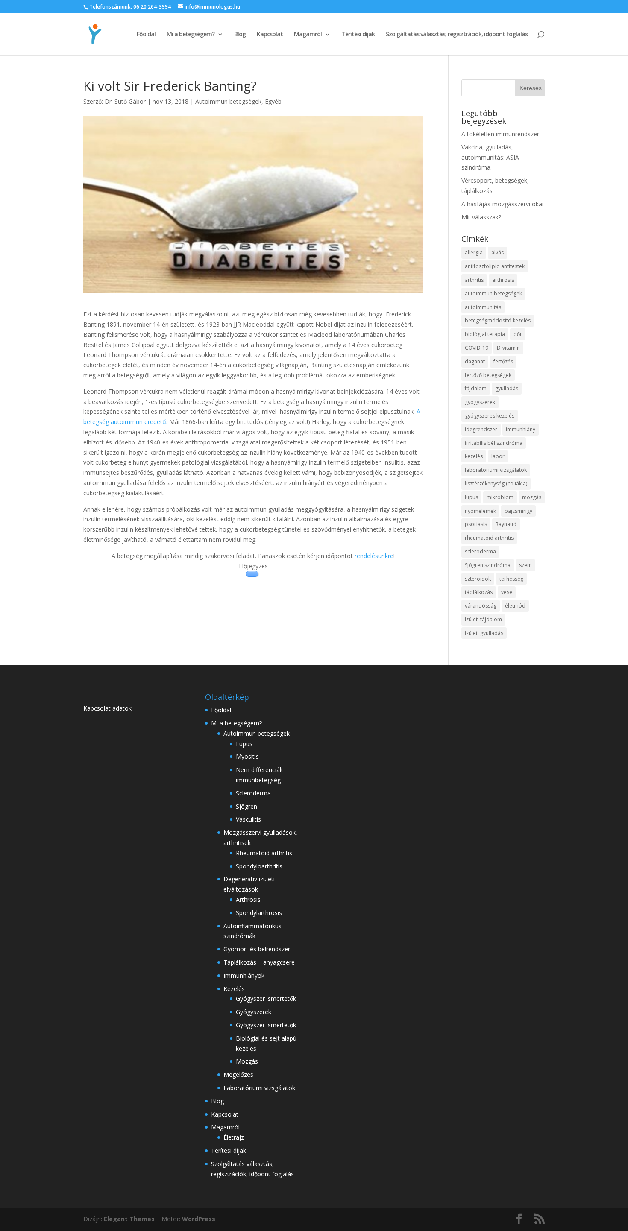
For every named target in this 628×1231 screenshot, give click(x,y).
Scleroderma (253, 793)
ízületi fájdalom (483, 619)
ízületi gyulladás (484, 633)
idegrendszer (481, 429)
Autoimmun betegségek (228, 101)
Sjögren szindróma (488, 565)
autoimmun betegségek (493, 293)
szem (525, 565)
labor (498, 456)
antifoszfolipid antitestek (495, 266)
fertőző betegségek (488, 375)
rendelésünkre (374, 556)
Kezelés (234, 989)
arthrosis (503, 280)
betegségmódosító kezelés (498, 320)
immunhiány (520, 429)
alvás (497, 252)
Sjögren (246, 806)
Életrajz (233, 1137)
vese (506, 592)
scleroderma (480, 551)
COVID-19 (476, 347)
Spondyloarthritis (259, 866)
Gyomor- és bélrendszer (256, 949)
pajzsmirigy (518, 511)
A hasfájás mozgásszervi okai (502, 204)
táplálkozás (479, 592)
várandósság (480, 605)
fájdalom (476, 388)
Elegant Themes (129, 1219)
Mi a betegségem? (190, 34)
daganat (475, 361)
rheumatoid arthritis (489, 537)
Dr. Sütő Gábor (125, 101)
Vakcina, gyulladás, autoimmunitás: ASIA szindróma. (490, 157)
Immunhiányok (243, 975)
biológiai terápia (485, 334)
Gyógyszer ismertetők (266, 998)
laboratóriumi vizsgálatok (496, 470)
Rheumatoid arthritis (264, 853)
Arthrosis (248, 899)
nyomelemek (480, 511)
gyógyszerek (480, 402)
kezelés (474, 456)
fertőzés (503, 361)
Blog (240, 34)
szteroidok (478, 578)
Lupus (244, 744)
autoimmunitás (483, 307)
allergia (474, 252)
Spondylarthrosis (259, 913)
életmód (515, 605)
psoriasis (476, 524)
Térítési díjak (358, 34)
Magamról (308, 34)
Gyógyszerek (253, 1012)
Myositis (247, 756)
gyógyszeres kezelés (489, 415)
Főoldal (146, 34)
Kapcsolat (270, 34)
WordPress (198, 1219)
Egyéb (273, 101)
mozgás (531, 497)
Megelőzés (238, 1074)
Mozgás (247, 1061)
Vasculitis (248, 819)
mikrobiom (500, 497)
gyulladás (506, 388)
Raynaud (506, 524)
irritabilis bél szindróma (493, 443)
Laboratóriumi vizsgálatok (259, 1088)
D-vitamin (508, 347)
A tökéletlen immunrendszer (500, 134)
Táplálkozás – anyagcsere (259, 962)
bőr (518, 334)
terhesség (511, 578)
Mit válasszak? (481, 217)
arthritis (474, 280)
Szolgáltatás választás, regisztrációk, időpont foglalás (457, 34)
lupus (471, 497)
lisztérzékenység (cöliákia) (496, 483)
